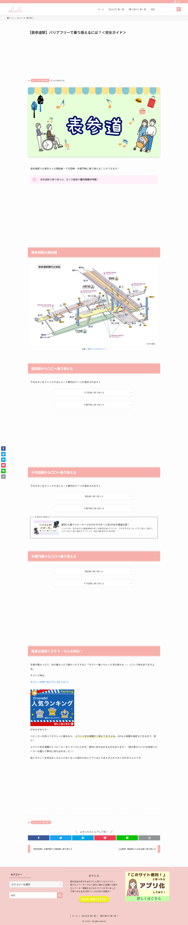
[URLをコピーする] (149, 837)
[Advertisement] (94, 56)
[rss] (175, 1)
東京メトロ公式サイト (96, 349)
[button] (38, 837)
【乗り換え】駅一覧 (107, 915)
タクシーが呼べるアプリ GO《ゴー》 (49, 682)
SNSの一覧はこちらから (94, 899)
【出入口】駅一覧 (88, 915)
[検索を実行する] (179, 9)
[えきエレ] (15, 9)
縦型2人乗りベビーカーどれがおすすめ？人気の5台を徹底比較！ (95, 524)
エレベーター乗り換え (40, 80)
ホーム (75, 915)
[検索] (179, 1)
